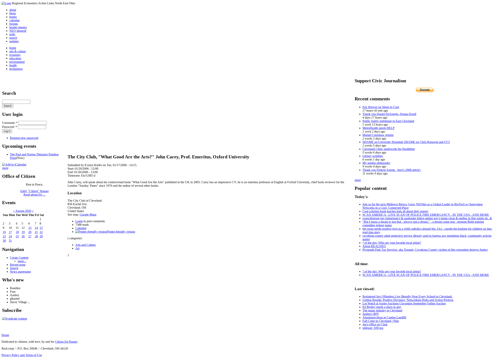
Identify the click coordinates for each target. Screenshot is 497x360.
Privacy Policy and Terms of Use (22, 355)
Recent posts (17, 264)
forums (13, 23)
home (12, 47)
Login (79, 221)
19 (23, 232)
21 (36, 232)
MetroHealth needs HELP (378, 128)
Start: (71, 168)
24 (10, 236)
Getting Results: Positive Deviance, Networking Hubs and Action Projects (407, 300)
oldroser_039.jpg (372, 328)
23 (4, 236)
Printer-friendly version (121, 231)
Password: (9, 126)
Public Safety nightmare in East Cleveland (388, 121)
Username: (10, 122)
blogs (12, 13)
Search (14, 268)
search (13, 37)
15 (41, 227)
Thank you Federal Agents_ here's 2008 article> (391, 170)
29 (41, 236)
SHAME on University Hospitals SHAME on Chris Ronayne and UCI (406, 142)
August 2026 (23, 211)
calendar (14, 20)
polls (12, 34)
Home (5, 335)
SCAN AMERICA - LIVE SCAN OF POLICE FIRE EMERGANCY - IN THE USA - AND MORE (425, 214)
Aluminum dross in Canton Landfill (384, 317)
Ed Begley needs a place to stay (381, 307)
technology (16, 68)
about (12, 9)
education (15, 58)
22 (41, 232)
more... (22, 261)
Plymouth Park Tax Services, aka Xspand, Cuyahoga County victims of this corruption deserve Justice (425, 249)
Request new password (24, 138)
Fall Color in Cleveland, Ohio (380, 321)
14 (36, 227)
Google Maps (88, 214)
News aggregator (20, 271)
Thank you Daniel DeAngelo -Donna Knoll (389, 114)
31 (10, 240)
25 (17, 236)
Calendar (80, 228)
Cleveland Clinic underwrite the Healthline (388, 149)
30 (4, 240)
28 (36, 236)
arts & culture (17, 51)
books (13, 16)
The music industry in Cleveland (382, 310)
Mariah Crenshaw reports (378, 135)
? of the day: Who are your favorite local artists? (391, 242)
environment (17, 61)
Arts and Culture (85, 244)
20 (29, 232)
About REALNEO (374, 246)
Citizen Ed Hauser (66, 341)
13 (29, 227)
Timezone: (74, 175)
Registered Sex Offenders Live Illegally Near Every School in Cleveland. (407, 296)
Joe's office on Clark (375, 324)
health (13, 65)
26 (23, 236)
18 (17, 232)
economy (15, 54)
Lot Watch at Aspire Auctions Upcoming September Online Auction (404, 303)
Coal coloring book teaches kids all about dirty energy (395, 211)
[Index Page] (6, 3)
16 (4, 232)
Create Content (19, 257)
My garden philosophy (376, 163)
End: (71, 172)
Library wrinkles (372, 156)
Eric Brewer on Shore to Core (380, 107)
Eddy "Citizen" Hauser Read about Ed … (34, 192)
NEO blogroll (17, 30)
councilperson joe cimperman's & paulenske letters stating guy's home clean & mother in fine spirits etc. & (427, 218)
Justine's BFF (370, 314)
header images (18, 27)
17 (10, 232)
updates (14, 41)
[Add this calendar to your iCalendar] (14, 164)
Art (77, 248)
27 (29, 236)
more (5, 168)
